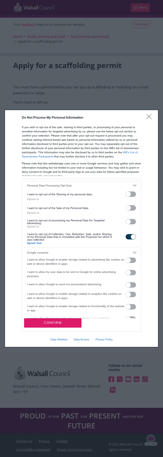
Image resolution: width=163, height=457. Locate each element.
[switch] (131, 194)
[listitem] (81, 185)
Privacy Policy (104, 339)
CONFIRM (53, 322)
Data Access (81, 339)
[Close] (150, 118)
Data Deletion (59, 339)
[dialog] (81, 228)
